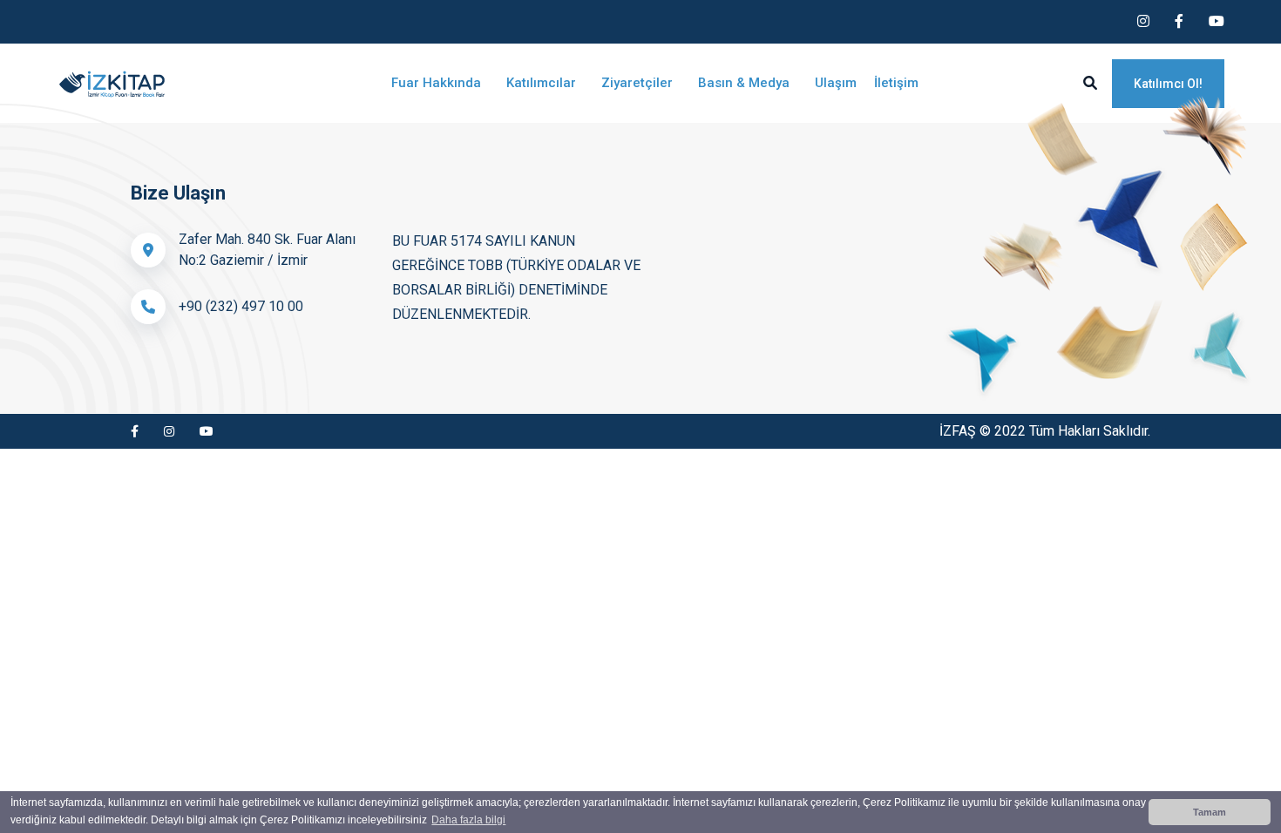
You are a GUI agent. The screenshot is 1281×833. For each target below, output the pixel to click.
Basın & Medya (745, 83)
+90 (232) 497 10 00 (241, 306)
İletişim (896, 83)
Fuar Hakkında (438, 83)
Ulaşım (836, 83)
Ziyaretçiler (638, 83)
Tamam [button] (1209, 812)
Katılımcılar (543, 83)
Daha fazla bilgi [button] (468, 820)
